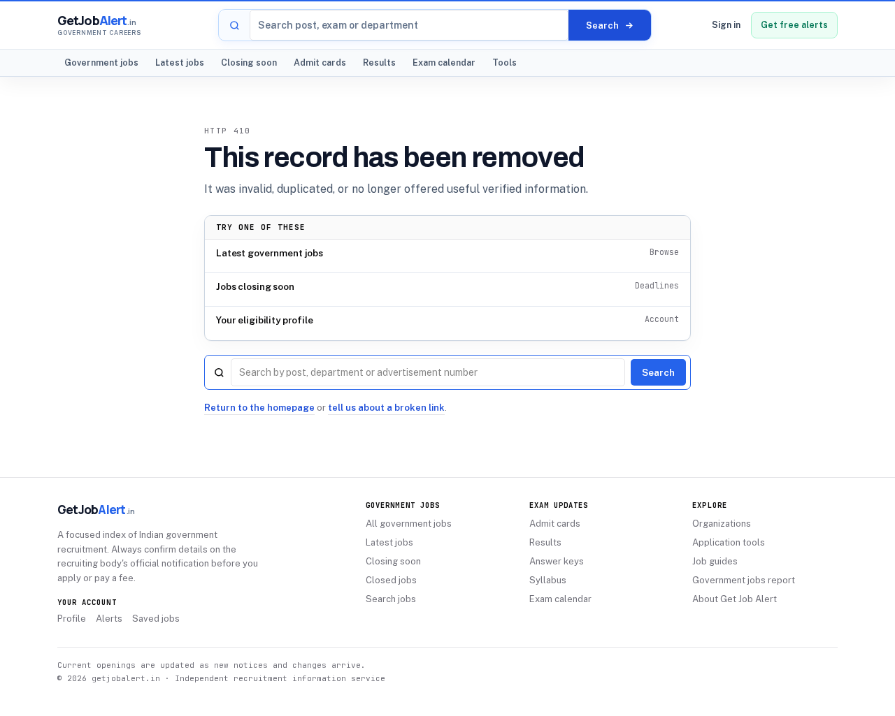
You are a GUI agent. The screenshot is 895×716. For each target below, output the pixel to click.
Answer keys (556, 561)
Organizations (721, 523)
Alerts (109, 618)
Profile (71, 618)
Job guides (715, 561)
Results (379, 62)
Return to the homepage (259, 407)
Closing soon (249, 62)
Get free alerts (794, 25)
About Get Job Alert (734, 599)
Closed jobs (391, 580)
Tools (504, 62)
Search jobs (391, 599)
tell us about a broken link (386, 407)
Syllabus (547, 580)
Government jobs (101, 62)
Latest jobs (179, 62)
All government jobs (409, 523)
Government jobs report (743, 580)
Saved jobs (156, 618)
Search (658, 372)
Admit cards (320, 62)
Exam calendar (444, 62)
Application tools (728, 542)
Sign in (726, 25)
